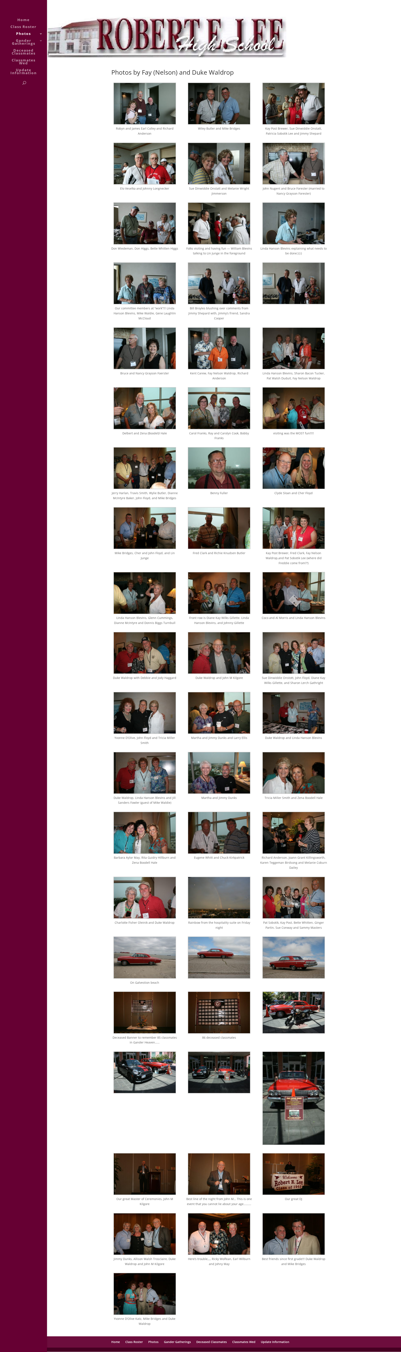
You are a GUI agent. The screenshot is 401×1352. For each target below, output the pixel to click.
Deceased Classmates (24, 52)
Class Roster (23, 27)
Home (23, 20)
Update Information (23, 72)
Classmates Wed (24, 62)
